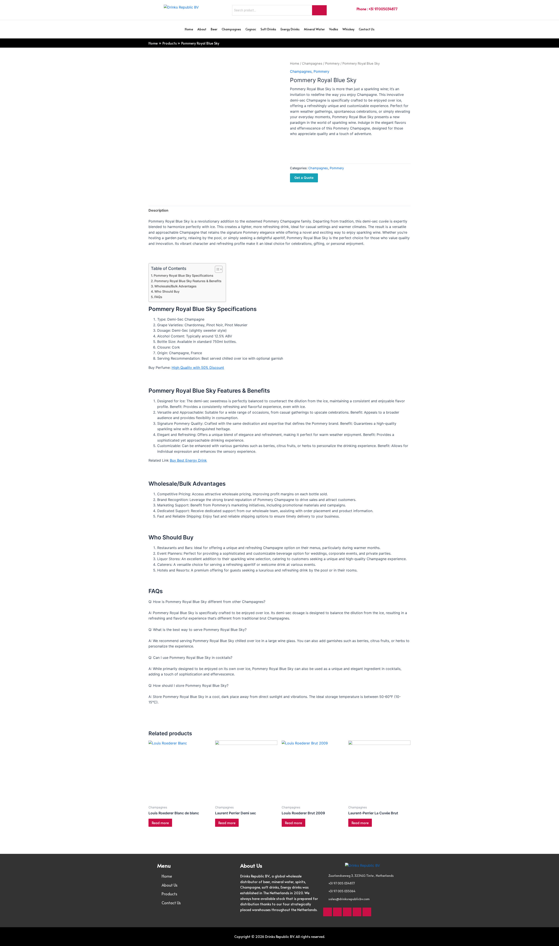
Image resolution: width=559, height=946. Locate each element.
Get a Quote (304, 178)
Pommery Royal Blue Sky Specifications (183, 275)
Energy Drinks (290, 29)
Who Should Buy (166, 291)
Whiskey (348, 29)
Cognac (250, 29)
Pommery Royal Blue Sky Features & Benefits (187, 281)
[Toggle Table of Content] (216, 269)
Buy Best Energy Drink (188, 460)
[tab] (158, 210)
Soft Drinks (268, 29)
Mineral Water (314, 29)
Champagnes (231, 29)
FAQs (158, 297)
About (201, 29)
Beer (214, 29)
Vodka (333, 29)
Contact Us (366, 29)
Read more (160, 822)
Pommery (332, 64)
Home (189, 29)
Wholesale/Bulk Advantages (175, 286)
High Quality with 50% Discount (198, 367)
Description (158, 210)
